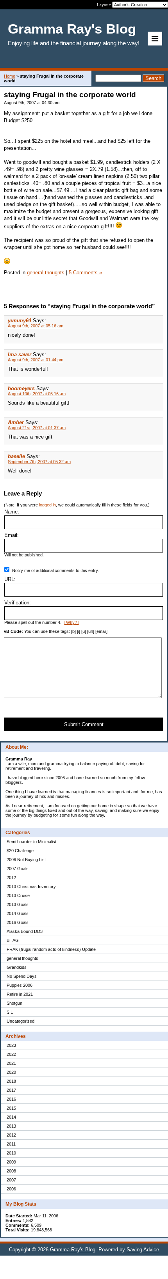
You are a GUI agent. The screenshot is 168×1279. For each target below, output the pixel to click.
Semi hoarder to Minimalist (31, 841)
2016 (11, 1099)
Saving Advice (143, 1249)
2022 (11, 1054)
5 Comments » (85, 272)
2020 (11, 1072)
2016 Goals (18, 922)
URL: (10, 579)
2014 (11, 1117)
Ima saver (19, 354)
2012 (11, 877)
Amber (16, 422)
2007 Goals (18, 868)
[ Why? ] (71, 622)
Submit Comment (84, 724)
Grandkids (17, 967)
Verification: (17, 603)
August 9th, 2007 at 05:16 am (35, 325)
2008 (11, 1171)
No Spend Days (22, 976)
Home (9, 76)
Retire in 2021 (20, 994)
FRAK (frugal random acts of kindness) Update (51, 949)
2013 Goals (18, 904)
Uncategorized (20, 1021)
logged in (47, 505)
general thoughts (22, 958)
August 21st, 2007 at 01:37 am (37, 427)
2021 (11, 1063)
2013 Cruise (18, 895)
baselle (16, 456)
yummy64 (19, 320)
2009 (11, 1162)
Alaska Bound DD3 (25, 931)
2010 (11, 1153)
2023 (11, 1045)
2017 (11, 1090)
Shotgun (14, 1003)
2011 (11, 1144)
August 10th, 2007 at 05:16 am (37, 393)
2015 (11, 1108)
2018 (11, 1081)
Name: (11, 512)
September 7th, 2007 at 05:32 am (39, 461)
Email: (11, 535)
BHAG (13, 940)
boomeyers (21, 388)
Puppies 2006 (19, 985)
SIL (10, 1012)
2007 (11, 1180)
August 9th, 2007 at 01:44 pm (35, 359)
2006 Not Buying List (26, 859)
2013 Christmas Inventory (31, 886)
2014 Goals (18, 913)
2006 (11, 1189)
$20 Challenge (20, 850)
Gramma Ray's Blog (72, 1249)
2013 (11, 1126)
